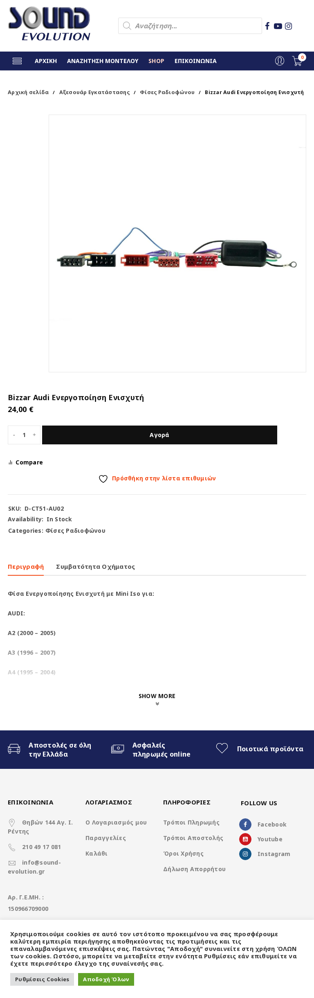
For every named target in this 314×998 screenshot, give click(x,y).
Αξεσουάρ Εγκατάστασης (94, 92)
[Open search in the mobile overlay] (190, 26)
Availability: (25, 519)
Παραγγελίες (105, 838)
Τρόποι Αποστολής (193, 838)
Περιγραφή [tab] (26, 566)
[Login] (279, 64)
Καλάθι (96, 853)
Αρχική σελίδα (28, 92)
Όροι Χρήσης (183, 853)
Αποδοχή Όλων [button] (106, 979)
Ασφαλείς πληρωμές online (161, 750)
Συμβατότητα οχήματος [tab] (95, 566)
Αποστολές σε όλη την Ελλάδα (60, 750)
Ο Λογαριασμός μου (116, 822)
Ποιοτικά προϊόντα (270, 748)
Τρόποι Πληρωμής (191, 822)
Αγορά (159, 435)
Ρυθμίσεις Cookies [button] (42, 979)
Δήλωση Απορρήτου (194, 869)
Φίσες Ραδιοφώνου (167, 92)
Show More (157, 696)
